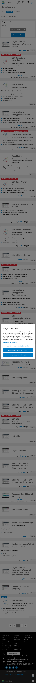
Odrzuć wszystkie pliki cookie (18, 355)
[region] (18, 341)
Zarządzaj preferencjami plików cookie (18, 346)
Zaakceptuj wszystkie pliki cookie (18, 350)
